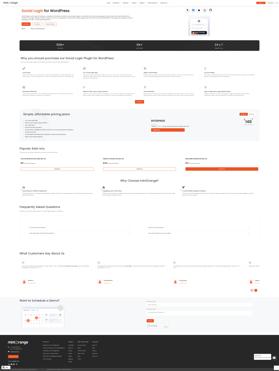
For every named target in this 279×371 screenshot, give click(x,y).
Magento (70, 359)
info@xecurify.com (14, 351)
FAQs (79, 356)
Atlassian (126, 3)
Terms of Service (57, 369)
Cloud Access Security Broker (50, 353)
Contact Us (271, 3)
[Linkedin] (9, 364)
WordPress (116, 3)
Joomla (70, 356)
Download (26, 24)
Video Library (81, 353)
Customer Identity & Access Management (54, 348)
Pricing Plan (37, 24)
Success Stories (82, 345)
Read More (139, 102)
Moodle (70, 361)
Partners (94, 350)
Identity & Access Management (51, 345)
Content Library (82, 350)
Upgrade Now (157, 130)
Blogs (79, 348)
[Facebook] (16, 364)
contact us (159, 126)
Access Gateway (47, 359)
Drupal (134, 3)
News (93, 348)
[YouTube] (11, 364)
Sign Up (261, 3)
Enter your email (151, 301)
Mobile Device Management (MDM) (52, 356)
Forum (79, 359)
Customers (95, 353)
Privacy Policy (50, 369)
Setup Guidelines (50, 24)
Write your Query (152, 309)
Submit (150, 320)
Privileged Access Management (51, 350)
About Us (94, 345)
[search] (277, 2)
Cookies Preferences (66, 369)
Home (108, 3)
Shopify (142, 3)
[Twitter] (14, 364)
